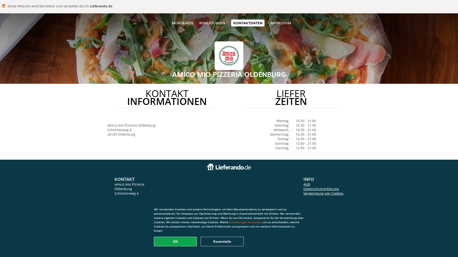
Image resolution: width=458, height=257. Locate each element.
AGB (306, 184)
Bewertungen (212, 22)
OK (175, 241)
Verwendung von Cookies (323, 193)
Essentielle (222, 241)
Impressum (280, 22)
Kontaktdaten (247, 22)
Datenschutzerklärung (321, 189)
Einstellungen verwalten (245, 222)
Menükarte (182, 22)
